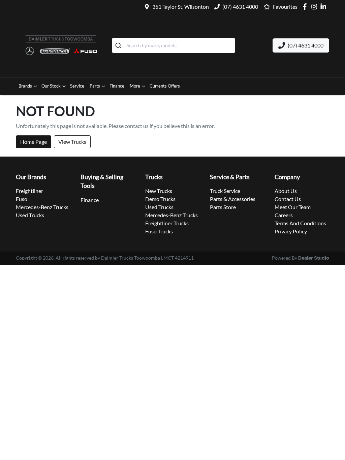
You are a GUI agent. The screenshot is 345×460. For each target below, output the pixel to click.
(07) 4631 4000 (240, 6)
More (135, 86)
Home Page (33, 141)
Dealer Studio (313, 258)
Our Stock (51, 86)
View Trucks (72, 141)
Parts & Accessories (232, 199)
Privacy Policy (291, 231)
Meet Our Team (293, 207)
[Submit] (119, 45)
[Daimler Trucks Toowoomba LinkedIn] (324, 6)
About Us (286, 191)
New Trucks (158, 191)
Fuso (21, 199)
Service (77, 86)
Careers (284, 215)
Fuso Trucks (159, 231)
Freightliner (29, 191)
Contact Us (288, 199)
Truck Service (225, 191)
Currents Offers (165, 86)
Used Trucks (30, 215)
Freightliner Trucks (167, 223)
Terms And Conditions (300, 223)
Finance (116, 86)
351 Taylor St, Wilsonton (180, 6)
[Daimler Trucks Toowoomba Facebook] (306, 6)
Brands (25, 86)
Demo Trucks (160, 199)
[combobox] (173, 45)
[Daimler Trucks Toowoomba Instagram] (315, 6)
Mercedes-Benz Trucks (42, 207)
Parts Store (223, 207)
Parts (95, 86)
